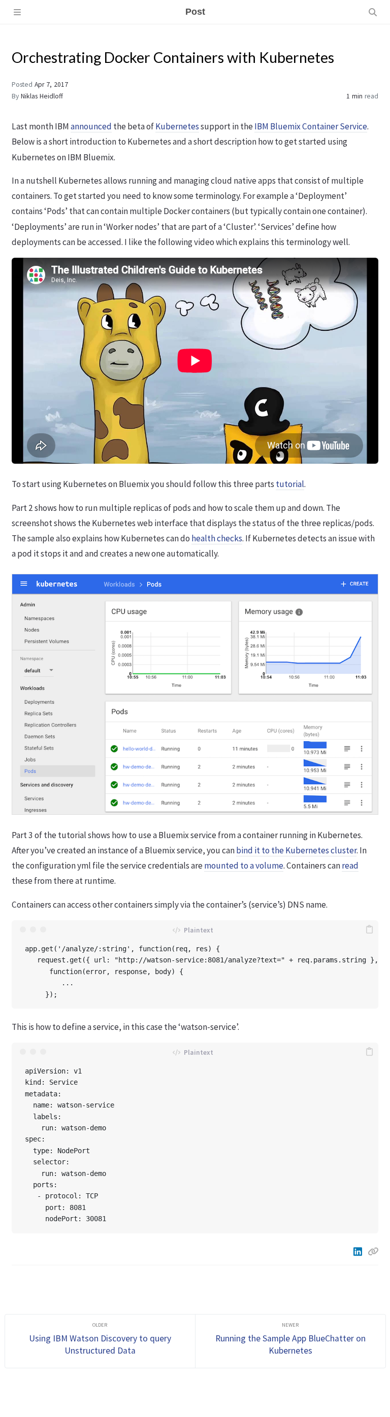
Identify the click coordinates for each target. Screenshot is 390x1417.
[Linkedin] (358, 1252)
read (350, 865)
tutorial (290, 484)
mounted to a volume (243, 865)
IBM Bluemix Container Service (310, 126)
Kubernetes (177, 126)
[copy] (369, 929)
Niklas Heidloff (42, 96)
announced (91, 126)
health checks (216, 538)
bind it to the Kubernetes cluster (296, 850)
